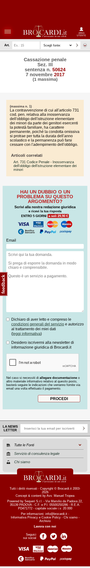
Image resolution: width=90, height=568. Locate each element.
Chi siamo (71, 517)
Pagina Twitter (53, 535)
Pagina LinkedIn (63, 535)
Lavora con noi (45, 526)
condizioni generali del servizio (37, 324)
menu (7, 31)
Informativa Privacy (24, 517)
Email (11, 240)
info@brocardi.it (56, 514)
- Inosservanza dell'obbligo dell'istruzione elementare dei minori (45, 166)
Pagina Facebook (43, 535)
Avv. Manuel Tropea (60, 495)
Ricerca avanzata (85, 45)
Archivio (45, 521)
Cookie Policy (51, 517)
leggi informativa (26, 334)
